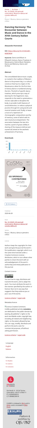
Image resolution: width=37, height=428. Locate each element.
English (8, 346)
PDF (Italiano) (11, 204)
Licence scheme (10, 298)
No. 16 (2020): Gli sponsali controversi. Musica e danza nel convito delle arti (16, 13)
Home (7, 9)
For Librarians (9, 367)
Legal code (21, 298)
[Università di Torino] (11, 387)
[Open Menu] (5, 5)
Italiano (8, 349)
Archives (15, 9)
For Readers (9, 361)
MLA (23, 403)
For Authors (9, 364)
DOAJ (8, 405)
